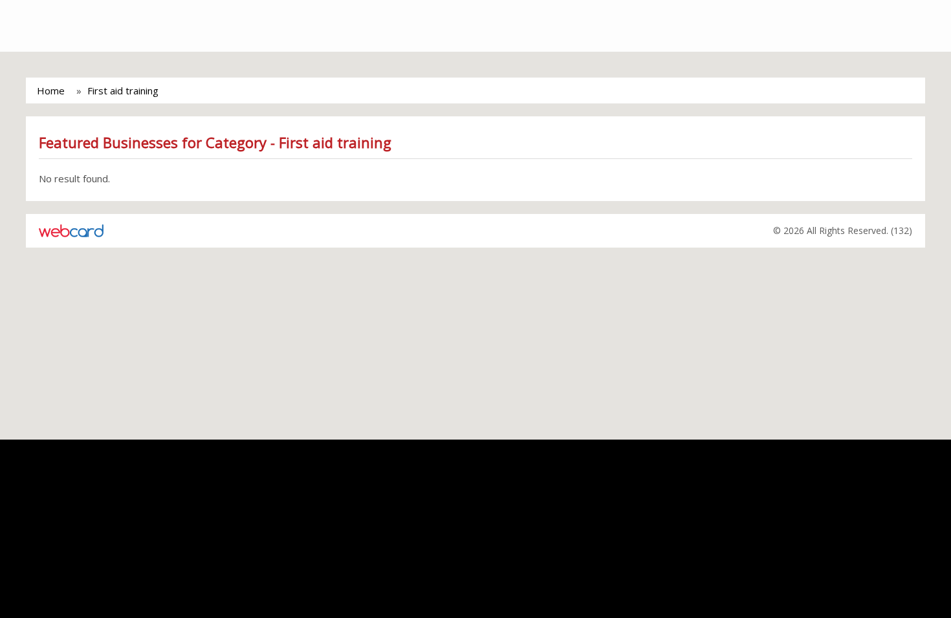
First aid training (122, 90)
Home (51, 90)
